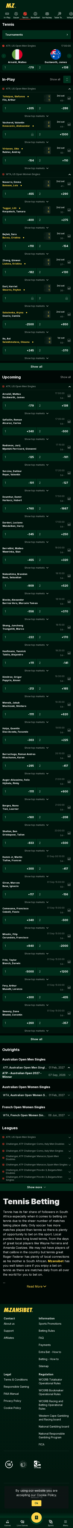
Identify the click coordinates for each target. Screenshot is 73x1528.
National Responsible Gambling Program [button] (52, 1435)
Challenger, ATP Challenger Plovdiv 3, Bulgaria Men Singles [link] (34, 1178)
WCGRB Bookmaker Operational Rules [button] (51, 1392)
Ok (36, 1503)
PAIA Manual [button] (11, 1393)
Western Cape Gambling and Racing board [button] (54, 1417)
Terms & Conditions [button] (16, 1379)
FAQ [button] (41, 1337)
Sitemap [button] (44, 1366)
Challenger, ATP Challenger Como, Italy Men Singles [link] (34, 1150)
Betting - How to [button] (49, 1359)
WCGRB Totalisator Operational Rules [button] (50, 1381)
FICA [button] (41, 1444)
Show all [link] (55, 79)
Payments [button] (45, 1344)
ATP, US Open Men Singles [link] (21, 88)
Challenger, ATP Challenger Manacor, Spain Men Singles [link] (37, 1164)
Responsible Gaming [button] (16, 1386)
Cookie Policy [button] (12, 1407)
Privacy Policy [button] (12, 1400)
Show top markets (35, 116)
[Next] (69, 56)
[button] (36, 88)
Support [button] (9, 1330)
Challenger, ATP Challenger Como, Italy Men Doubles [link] (35, 1144)
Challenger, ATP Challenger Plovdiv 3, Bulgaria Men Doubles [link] (34, 1171)
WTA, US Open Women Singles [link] (23, 174)
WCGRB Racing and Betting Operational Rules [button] (51, 1405)
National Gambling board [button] (54, 1426)
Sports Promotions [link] (50, 1323)
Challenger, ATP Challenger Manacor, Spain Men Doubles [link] (32, 1158)
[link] (11, 5)
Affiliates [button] (9, 1337)
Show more (34, 1187)
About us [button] (9, 1323)
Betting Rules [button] (47, 1330)
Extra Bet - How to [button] (50, 1352)
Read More (34, 1286)
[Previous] (3, 56)
